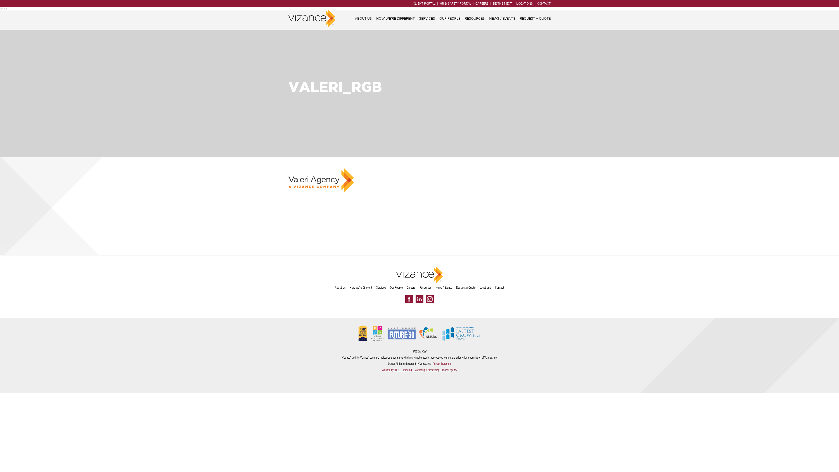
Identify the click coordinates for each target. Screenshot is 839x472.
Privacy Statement (442, 363)
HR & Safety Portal (455, 3)
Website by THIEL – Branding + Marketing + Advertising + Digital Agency (419, 369)
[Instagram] (430, 299)
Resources (475, 18)
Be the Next (502, 3)
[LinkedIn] (419, 299)
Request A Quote (535, 18)
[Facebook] (409, 299)
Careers (482, 3)
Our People (449, 18)
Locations (524, 3)
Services (427, 18)
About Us (363, 18)
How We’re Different (395, 18)
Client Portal (424, 3)
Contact (544, 3)
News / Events (502, 18)
